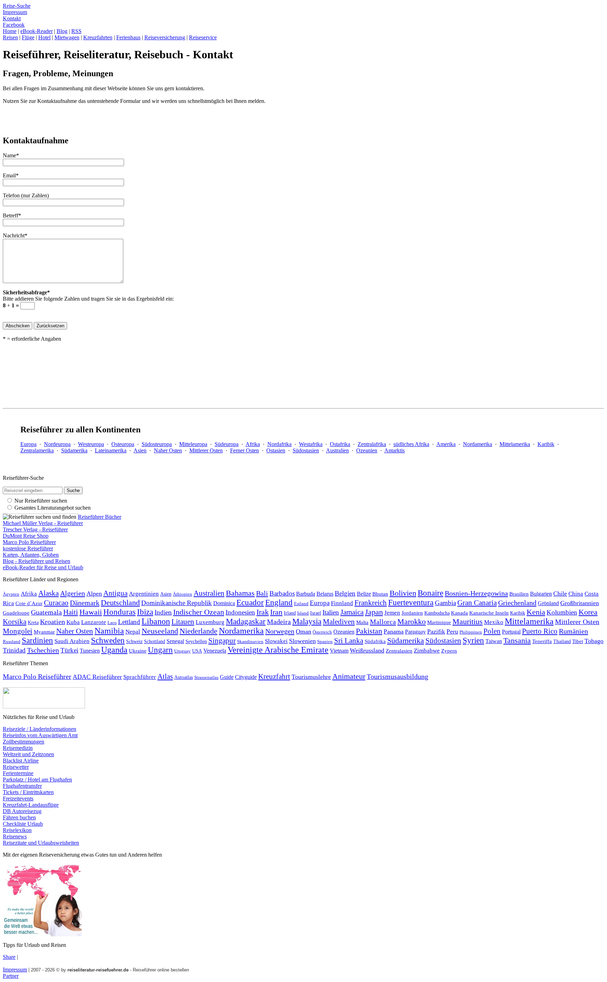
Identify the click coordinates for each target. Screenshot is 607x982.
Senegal (175, 641)
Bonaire (430, 592)
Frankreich (370, 602)
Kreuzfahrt (274, 676)
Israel (315, 613)
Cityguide (246, 677)
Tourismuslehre (311, 676)
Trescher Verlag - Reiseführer (35, 529)
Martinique (439, 622)
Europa (28, 444)
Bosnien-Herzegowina (476, 593)
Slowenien (302, 640)
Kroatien (52, 622)
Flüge (28, 37)
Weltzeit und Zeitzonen (28, 754)
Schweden (108, 640)
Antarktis (394, 450)
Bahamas (240, 593)
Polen (492, 631)
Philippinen (470, 632)
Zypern (449, 651)
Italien (330, 612)
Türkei (69, 650)
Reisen (10, 37)
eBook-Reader (36, 31)
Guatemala (46, 612)
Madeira (279, 622)
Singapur (222, 640)
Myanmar (44, 632)
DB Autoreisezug (22, 811)
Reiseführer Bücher (99, 517)
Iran (276, 612)
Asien (139, 450)
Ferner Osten (244, 450)
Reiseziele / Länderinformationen (39, 729)
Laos (112, 622)
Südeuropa (227, 444)
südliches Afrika (411, 444)
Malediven (339, 621)
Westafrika (310, 444)
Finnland (342, 603)
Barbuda (305, 594)
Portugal (511, 631)
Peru (452, 631)
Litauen (182, 621)
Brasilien (519, 594)
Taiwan (493, 641)
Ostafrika (340, 444)
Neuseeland (160, 631)
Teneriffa (542, 641)
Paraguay (415, 632)
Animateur (348, 676)
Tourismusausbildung (397, 676)
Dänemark (84, 603)
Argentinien (144, 593)
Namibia (109, 630)
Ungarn (160, 649)
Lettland (129, 622)
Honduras (119, 611)
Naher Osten (168, 450)
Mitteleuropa (193, 444)
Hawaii (90, 612)
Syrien (473, 640)
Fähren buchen (19, 817)
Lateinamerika (110, 450)
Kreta (33, 622)
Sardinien (37, 640)
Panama (394, 631)
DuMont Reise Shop (25, 536)
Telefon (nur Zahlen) (26, 195)
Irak (262, 612)
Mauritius (467, 621)
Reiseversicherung (164, 37)
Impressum (15, 12)
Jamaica (352, 612)
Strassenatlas (206, 677)
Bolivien (403, 593)
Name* (11, 155)
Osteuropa (122, 444)
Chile (560, 593)
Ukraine (137, 651)
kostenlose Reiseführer (28, 548)
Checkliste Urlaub (23, 824)
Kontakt (12, 18)
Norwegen (279, 631)
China (575, 593)
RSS (76, 31)
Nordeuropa (57, 444)
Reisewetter (16, 767)
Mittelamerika (515, 444)
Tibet (577, 641)
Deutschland (120, 602)
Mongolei (17, 631)
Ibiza (145, 612)
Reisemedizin (18, 748)
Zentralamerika (37, 450)
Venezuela (214, 651)
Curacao (56, 602)
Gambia (445, 603)
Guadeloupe (16, 613)
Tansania (517, 640)
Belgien (345, 593)
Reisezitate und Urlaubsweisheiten (41, 843)
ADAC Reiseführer (97, 676)
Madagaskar (246, 621)
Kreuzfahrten (97, 37)
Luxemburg (210, 622)
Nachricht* (15, 235)
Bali (262, 593)
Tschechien (43, 650)
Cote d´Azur (29, 603)
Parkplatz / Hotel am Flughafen (37, 780)
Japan (374, 612)
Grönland (548, 603)
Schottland (154, 641)
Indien (163, 612)
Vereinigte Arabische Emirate (278, 649)
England (279, 602)
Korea (588, 612)
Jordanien (412, 613)
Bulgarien (541, 594)
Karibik (545, 444)
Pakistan (369, 631)
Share (9, 957)
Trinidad (14, 650)
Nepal (132, 631)
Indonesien (240, 612)
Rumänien (573, 631)
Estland (301, 603)
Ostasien (275, 450)
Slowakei (276, 641)
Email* (11, 175)
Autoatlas (183, 677)
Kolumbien (562, 612)
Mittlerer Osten (206, 450)
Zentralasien (399, 651)
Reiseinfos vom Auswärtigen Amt (40, 735)
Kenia (536, 612)
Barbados (282, 593)
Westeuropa (91, 444)
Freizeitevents (18, 798)
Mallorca (383, 622)
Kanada (459, 613)
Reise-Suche (17, 6)
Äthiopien (182, 594)
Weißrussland (367, 650)
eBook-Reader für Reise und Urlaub (43, 567)
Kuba (73, 622)
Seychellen (196, 641)
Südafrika (375, 641)
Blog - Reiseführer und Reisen (36, 561)
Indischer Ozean (198, 612)
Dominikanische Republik (176, 603)
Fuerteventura (410, 602)
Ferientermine (18, 773)
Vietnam (339, 651)
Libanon (156, 621)
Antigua (115, 593)
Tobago (594, 640)
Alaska (48, 593)
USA (197, 651)
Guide (227, 677)
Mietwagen (66, 37)
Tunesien (90, 651)
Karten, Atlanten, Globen (31, 555)
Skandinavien (250, 641)
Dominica (224, 603)
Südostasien (306, 450)
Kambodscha (437, 613)
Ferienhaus (128, 37)
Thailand (562, 641)
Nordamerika (477, 444)
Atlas (165, 676)
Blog (62, 31)
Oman (303, 631)
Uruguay (182, 651)
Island (303, 613)
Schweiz (134, 641)
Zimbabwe (427, 650)
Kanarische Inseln (489, 613)
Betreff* (12, 215)
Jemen (392, 612)
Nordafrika (279, 444)
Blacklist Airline (21, 761)
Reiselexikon (17, 830)
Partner (11, 976)
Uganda (114, 649)
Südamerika (74, 450)
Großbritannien (579, 603)
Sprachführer (139, 677)
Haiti (70, 612)
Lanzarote (93, 622)
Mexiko (493, 622)
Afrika (253, 444)
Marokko (411, 621)
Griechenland (517, 603)
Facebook (14, 25)
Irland (290, 613)
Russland (11, 641)
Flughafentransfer (22, 786)
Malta (362, 622)
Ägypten (11, 594)
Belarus (324, 594)
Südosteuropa (157, 444)
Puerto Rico (539, 631)
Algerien (72, 593)
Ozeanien (366, 450)
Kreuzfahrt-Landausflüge (31, 805)
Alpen (94, 593)
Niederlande (198, 631)
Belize (364, 593)
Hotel (44, 37)
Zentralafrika (372, 444)
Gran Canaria (477, 602)
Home (10, 31)
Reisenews (15, 836)
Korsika (14, 621)
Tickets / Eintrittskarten (28, 792)
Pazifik (436, 631)
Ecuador (250, 602)
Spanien (325, 641)
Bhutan (380, 594)
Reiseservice (203, 37)
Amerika (446, 444)
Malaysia (306, 621)
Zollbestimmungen (23, 742)
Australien (337, 450)
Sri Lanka (348, 640)
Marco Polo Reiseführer (29, 542)
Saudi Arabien (72, 641)
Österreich (322, 632)
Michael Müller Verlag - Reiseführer (43, 523)
